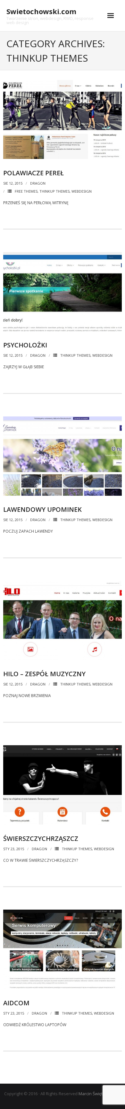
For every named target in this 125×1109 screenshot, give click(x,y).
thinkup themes (54, 191)
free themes (26, 191)
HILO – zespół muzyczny (44, 673)
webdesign (81, 191)
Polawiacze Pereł (33, 173)
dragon (38, 183)
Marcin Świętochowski (100, 1093)
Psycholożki (25, 345)
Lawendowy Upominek (42, 509)
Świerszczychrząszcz (40, 838)
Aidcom (16, 1003)
